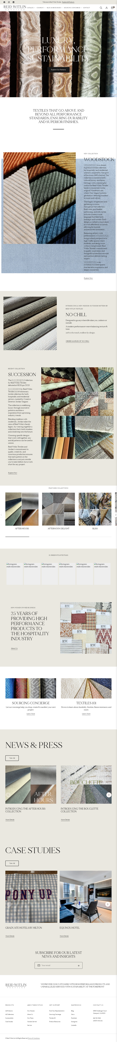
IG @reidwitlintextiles (58, 555)
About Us (14, 648)
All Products (9, 1011)
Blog (72, 1011)
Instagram (74, 1022)
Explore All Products (68, 2)
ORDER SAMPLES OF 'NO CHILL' (77, 341)
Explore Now (88, 278)
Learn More (31, 714)
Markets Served (32, 1022)
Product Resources (54, 1022)
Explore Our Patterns (58, 70)
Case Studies (9, 1022)
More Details (9, 820)
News (72, 1014)
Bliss (95, 528)
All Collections (9, 1014)
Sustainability (9, 1018)
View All (12, 758)
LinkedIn (73, 1025)
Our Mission (31, 1011)
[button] (101, 8)
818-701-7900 (97, 1018)
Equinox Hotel (70, 927)
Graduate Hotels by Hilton (23, 927)
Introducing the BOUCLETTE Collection (79, 810)
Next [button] (108, 794)
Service (29, 1025)
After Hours (22, 528)
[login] (106, 8)
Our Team (30, 1018)
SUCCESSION (18, 380)
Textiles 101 (52, 1018)
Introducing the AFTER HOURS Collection (25, 810)
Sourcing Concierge (55, 1014)
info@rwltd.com (98, 1021)
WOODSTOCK (90, 165)
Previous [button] (8, 794)
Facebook (74, 1018)
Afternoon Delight (58, 528)
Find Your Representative (56, 1011)
